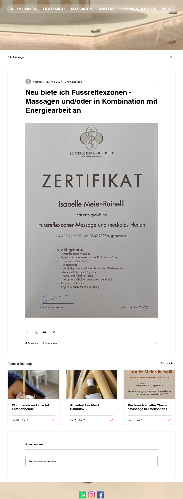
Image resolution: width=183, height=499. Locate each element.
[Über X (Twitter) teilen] (36, 332)
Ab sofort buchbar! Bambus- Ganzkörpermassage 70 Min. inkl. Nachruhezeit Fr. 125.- (90, 407)
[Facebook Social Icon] (100, 494)
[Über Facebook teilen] (27, 332)
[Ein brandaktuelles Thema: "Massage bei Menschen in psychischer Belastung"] (149, 384)
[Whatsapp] (82, 494)
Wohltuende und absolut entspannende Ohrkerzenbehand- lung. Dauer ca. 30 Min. (30, 407)
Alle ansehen (168, 363)
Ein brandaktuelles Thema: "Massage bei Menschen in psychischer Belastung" (148, 407)
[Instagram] (91, 494)
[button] (171, 57)
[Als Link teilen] (53, 332)
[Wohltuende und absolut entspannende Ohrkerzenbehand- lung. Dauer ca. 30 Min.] (33, 384)
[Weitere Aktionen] (155, 82)
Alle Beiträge (16, 57)
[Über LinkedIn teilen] (44, 332)
